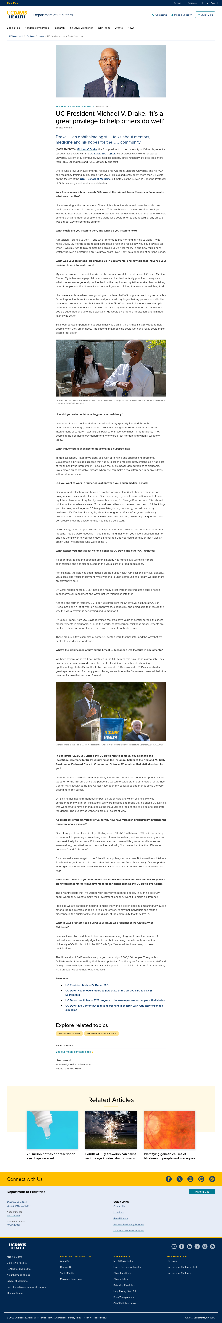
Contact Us (159, 15)
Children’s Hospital (17, 1263)
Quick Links (207, 14)
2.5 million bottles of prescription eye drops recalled (51, 1156)
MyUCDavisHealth (123, 1261)
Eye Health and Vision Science (75, 106)
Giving (177, 3)
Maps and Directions (71, 1279)
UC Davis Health (16, 36)
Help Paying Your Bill (124, 1291)
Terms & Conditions (57, 1317)
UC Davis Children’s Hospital (128, 1230)
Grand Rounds (120, 1218)
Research (59, 28)
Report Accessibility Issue (95, 1317)
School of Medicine (17, 1281)
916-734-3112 (13, 1215)
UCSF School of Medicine (95, 179)
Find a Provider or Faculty (127, 1267)
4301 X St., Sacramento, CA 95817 (199, 1317)
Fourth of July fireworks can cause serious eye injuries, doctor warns (110, 1156)
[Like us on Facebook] (169, 1179)
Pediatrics (31, 36)
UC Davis (172, 1261)
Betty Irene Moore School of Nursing (26, 1287)
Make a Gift (202, 1192)
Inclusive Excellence (81, 28)
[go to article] (52, 1130)
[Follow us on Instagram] (212, 1179)
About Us (65, 1261)
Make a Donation (181, 15)
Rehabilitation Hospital (19, 1269)
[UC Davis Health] (17, 1246)
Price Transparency (123, 1297)
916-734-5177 (13, 1225)
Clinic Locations (122, 1273)
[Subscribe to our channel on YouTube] (190, 1179)
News (130, 28)
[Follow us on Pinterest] (201, 1179)
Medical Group (15, 1293)
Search (212, 3)
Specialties (13, 28)
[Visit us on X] (196, 1246)
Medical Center (15, 1256)
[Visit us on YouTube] (174, 1246)
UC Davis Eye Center (102, 153)
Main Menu (10, 3)
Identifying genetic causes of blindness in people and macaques (169, 1156)
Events (119, 28)
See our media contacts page (73, 1052)
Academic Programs (37, 28)
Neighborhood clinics (18, 1275)
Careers (192, 3)
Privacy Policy (74, 1317)
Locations (118, 1212)
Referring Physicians (124, 1285)
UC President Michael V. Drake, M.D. (87, 985)
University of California (179, 1273)
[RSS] (211, 1246)
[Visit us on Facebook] (180, 1246)
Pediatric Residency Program (128, 1224)
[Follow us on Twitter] (180, 1179)
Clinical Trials (120, 1279)
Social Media (67, 1273)
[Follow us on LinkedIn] (188, 1246)
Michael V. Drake (87, 149)
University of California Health (183, 1267)
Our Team (104, 28)
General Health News (69, 1033)
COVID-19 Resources (124, 1303)
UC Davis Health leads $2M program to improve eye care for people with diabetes (115, 1000)
